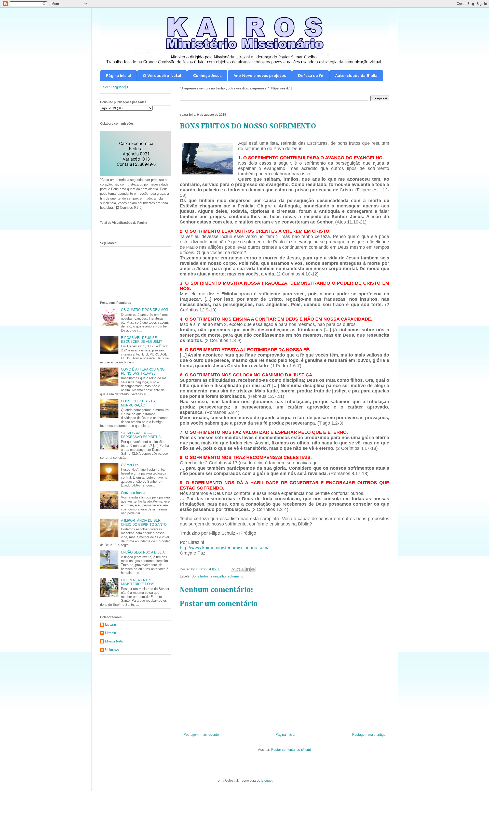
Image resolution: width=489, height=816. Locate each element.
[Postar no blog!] (238, 569)
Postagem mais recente (201, 734)
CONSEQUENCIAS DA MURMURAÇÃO (138, 403)
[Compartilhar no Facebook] (248, 569)
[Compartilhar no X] (243, 569)
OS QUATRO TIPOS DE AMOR (144, 310)
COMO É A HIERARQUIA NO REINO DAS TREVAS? (143, 371)
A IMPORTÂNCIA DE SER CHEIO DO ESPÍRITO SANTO (144, 523)
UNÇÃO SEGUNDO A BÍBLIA (143, 552)
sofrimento (235, 576)
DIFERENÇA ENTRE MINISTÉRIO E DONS (137, 582)
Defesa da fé (310, 75)
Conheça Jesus (207, 75)
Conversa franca (133, 493)
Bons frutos (200, 576)
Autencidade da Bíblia (356, 75)
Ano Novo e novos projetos (259, 75)
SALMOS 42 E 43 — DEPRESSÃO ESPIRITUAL (141, 435)
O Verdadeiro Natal (162, 75)
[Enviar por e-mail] (233, 569)
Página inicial (118, 75)
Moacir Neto (114, 641)
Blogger (266, 780)
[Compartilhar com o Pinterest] (252, 569)
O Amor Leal (130, 465)
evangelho (218, 576)
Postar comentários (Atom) (291, 750)
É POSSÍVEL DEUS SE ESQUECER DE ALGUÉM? (141, 340)
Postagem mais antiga (368, 734)
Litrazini (111, 624)
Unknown (112, 650)
